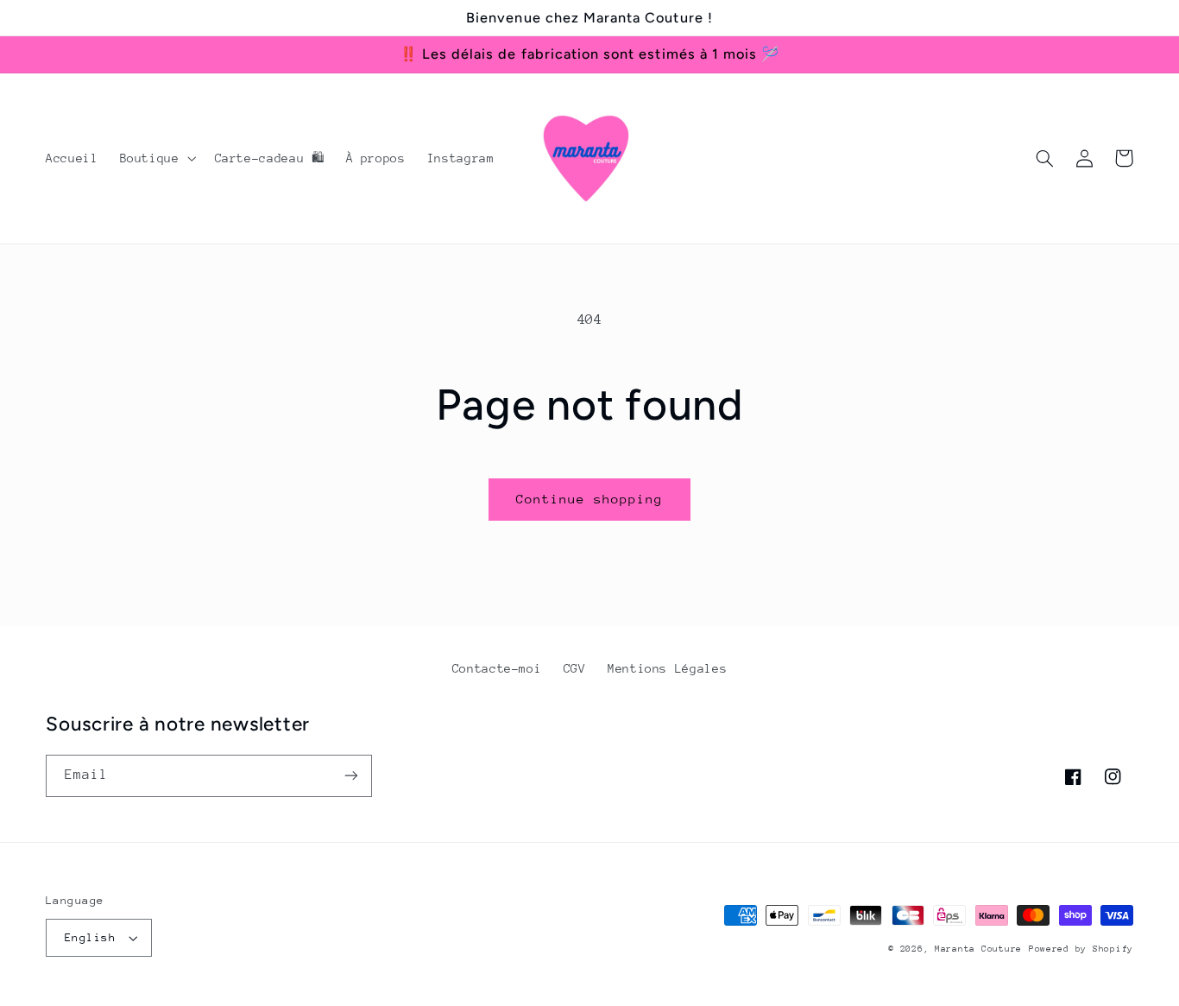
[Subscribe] (351, 776)
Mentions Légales (667, 668)
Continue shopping (590, 498)
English (90, 937)
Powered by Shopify (1081, 949)
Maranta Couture (978, 949)
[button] (156, 158)
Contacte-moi (497, 668)
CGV (575, 668)
